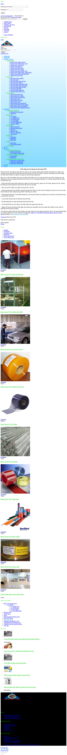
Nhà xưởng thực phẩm (17, 96)
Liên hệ (6, 32)
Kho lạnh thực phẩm (16, 82)
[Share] (3, 752)
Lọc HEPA (13, 116)
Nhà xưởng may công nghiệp (18, 106)
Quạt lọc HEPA (14, 124)
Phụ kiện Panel (8, 618)
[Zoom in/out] (6, 752)
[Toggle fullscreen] (4, 752)
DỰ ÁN (6, 27)
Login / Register (8, 35)
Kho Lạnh (10, 77)
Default (6, 230)
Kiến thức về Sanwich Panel (15, 154)
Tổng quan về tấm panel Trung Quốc (17, 675)
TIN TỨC (6, 30)
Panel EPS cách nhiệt (16, 112)
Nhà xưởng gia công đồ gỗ (18, 103)
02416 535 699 (15, 214)
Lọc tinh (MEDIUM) (15, 122)
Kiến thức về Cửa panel (17, 160)
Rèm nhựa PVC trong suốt (10, 567)
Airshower (13, 138)
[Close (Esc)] (1, 752)
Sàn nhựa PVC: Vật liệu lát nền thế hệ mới (19, 651)
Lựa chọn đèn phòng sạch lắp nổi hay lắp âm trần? (22, 639)
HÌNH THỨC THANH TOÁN (12, 742)
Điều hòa (13, 140)
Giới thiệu (7, 736)
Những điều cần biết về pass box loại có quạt (20, 687)
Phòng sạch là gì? (15, 151)
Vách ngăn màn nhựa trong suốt (12, 594)
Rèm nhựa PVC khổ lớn (9, 462)
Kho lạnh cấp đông (15, 88)
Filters (2, 224)
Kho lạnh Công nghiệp (17, 78)
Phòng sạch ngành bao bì (17, 62)
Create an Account (15, 17)
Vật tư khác (10, 146)
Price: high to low (9, 237)
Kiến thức (7, 29)
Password (4, 9)
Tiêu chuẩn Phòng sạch (17, 153)
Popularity (7, 231)
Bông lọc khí (14, 131)
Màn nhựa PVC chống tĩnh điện (12, 312)
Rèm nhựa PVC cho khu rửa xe (12, 349)
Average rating (8, 233)
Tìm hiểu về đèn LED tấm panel (15, 663)
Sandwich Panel (8, 724)
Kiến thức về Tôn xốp (16, 163)
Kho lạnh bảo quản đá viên (18, 87)
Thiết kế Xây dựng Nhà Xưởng (13, 624)
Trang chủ (3, 217)
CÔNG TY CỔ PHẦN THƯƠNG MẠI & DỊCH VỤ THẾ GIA (22, 745)
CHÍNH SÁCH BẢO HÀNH (12, 740)
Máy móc (9, 135)
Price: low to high (9, 236)
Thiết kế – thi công (9, 24)
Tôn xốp (12, 129)
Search (25, 19)
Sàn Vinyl (13, 143)
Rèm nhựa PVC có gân (9, 424)
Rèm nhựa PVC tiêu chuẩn (10, 536)
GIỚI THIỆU (7, 23)
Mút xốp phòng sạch (16, 128)
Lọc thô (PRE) (14, 121)
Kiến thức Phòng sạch (13, 150)
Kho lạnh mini (14, 80)
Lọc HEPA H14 (14, 119)
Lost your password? (7, 16)
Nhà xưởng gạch (15, 102)
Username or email (7, 6)
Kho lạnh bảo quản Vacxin (18, 81)
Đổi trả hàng (7, 739)
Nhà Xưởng (10, 93)
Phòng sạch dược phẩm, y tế (18, 71)
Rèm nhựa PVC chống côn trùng (12, 387)
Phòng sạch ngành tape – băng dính (20, 72)
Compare (3, 270)
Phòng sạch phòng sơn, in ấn (19, 63)
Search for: (4, 19)
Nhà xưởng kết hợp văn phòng (19, 104)
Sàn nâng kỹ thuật (15, 144)
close (2, 4)
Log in (2, 12)
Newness (6, 234)
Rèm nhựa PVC (15, 126)
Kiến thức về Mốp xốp (16, 162)
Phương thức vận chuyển (11, 737)
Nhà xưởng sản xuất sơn (17, 97)
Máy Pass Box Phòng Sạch (12, 617)
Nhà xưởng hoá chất (16, 94)
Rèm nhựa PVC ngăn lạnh (10, 499)
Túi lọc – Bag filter (15, 132)
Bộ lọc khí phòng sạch (10, 603)
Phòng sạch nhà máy (16, 75)
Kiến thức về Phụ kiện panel (15, 159)
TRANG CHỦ (8, 21)
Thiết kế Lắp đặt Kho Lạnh (11, 621)
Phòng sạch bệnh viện (16, 68)
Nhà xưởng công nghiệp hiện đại (20, 107)
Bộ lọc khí (10, 115)
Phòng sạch (10, 60)
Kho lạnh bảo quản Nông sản (18, 84)
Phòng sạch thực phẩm (17, 69)
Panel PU (13, 113)
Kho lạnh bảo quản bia (17, 90)
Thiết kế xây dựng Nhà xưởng (12, 718)
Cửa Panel (13, 134)
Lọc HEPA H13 (14, 118)
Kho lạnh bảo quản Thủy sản (18, 85)
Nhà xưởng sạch (15, 99)
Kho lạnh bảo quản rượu (17, 91)
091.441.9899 (24, 214)
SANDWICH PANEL (13, 110)
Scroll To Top (4, 750)
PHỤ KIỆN (10, 125)
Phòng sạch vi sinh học (17, 65)
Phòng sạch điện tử (16, 66)
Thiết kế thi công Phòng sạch (12, 622)
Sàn (8, 141)
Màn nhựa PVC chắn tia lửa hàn (12, 274)
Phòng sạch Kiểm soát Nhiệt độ (19, 74)
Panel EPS (13, 156)
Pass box (13, 137)
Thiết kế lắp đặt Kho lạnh (11, 717)
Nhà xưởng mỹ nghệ (16, 100)
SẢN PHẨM (7, 26)
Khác (5, 615)
